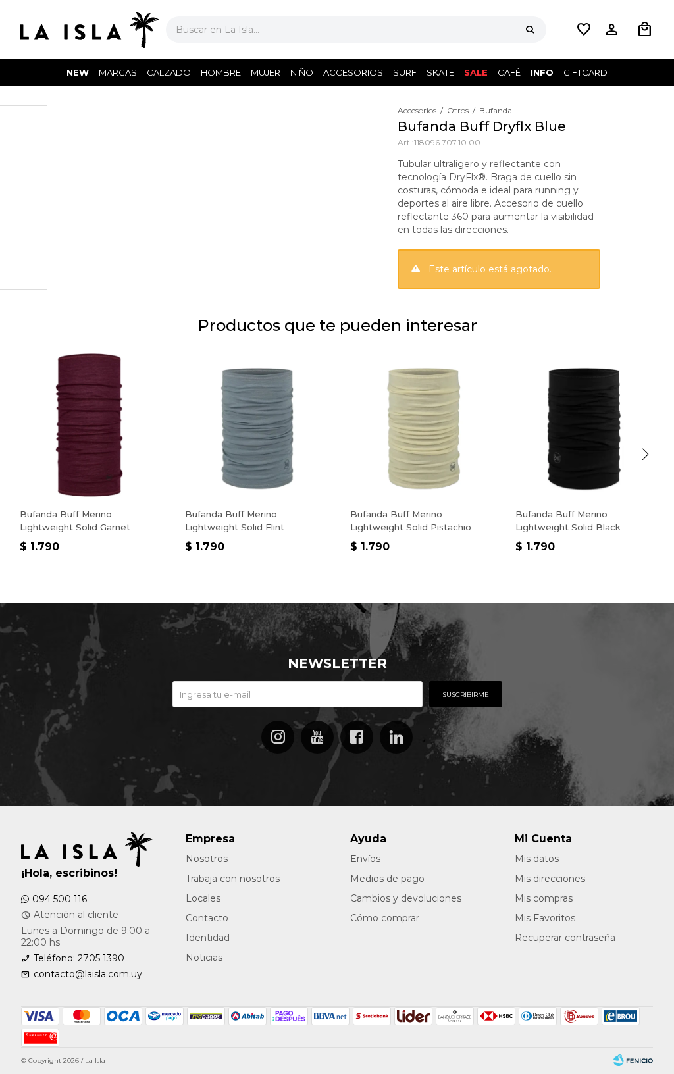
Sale (476, 72)
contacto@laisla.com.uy (88, 974)
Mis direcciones (550, 878)
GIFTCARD (585, 72)
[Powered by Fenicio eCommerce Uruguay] (633, 1060)
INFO (542, 72)
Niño (301, 72)
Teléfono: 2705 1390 (79, 958)
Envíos (365, 859)
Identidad (208, 938)
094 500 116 (59, 899)
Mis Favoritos (545, 918)
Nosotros (207, 859)
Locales (203, 898)
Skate (440, 72)
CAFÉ (509, 72)
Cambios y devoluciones (405, 898)
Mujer (265, 72)
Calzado (169, 72)
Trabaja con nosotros (233, 878)
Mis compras (544, 898)
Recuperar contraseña (565, 938)
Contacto (207, 918)
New (77, 72)
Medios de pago (387, 878)
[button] (529, 29)
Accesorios (353, 72)
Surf (405, 72)
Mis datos (537, 859)
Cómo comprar (384, 918)
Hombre (221, 72)
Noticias (204, 957)
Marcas (118, 72)
